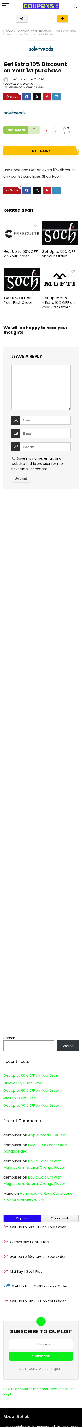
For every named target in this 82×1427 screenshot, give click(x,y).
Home (8, 31)
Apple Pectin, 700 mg (47, 1135)
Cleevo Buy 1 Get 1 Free (22, 1083)
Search (9, 1037)
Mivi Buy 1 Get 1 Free (19, 1098)
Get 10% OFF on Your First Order (18, 300)
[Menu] (5, 6)
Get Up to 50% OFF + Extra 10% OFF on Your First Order (58, 302)
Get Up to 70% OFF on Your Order (31, 1105)
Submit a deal (62, 18)
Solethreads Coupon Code (25, 87)
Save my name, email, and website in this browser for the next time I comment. (37, 463)
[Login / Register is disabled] (21, 18)
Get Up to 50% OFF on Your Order (58, 254)
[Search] (74, 6)
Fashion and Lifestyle (34, 31)
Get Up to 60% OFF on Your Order (21, 254)
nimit (13, 79)
